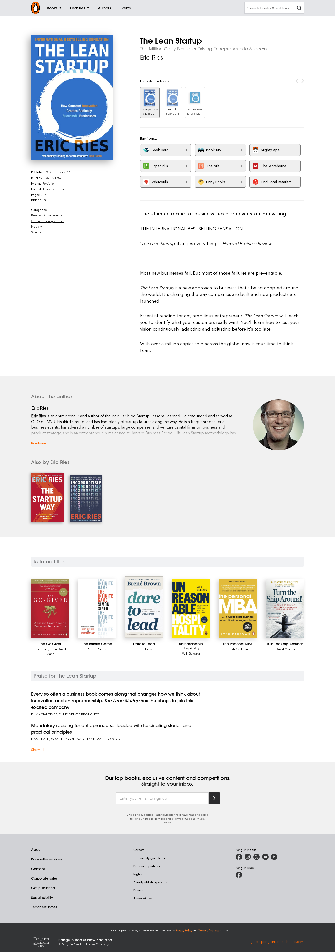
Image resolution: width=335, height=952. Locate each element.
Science (36, 232)
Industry (36, 226)
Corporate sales (44, 878)
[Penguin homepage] (35, 8)
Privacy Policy (184, 930)
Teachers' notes (44, 907)
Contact (38, 869)
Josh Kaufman (238, 649)
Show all (37, 749)
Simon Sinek (97, 649)
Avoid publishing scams (150, 882)
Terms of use (142, 898)
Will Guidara (191, 653)
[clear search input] (299, 8)
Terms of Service (208, 930)
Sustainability (42, 897)
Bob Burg (41, 649)
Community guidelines (149, 858)
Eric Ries (151, 57)
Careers (138, 849)
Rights (137, 874)
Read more (39, 442)
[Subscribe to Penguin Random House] (214, 798)
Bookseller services (46, 859)
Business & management (48, 215)
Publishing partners (146, 866)
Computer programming (48, 221)
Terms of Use (181, 818)
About (36, 849)
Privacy (138, 890)
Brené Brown (144, 649)
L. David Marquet (285, 649)
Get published (43, 888)
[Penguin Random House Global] (44, 941)
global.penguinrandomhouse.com (277, 941)
